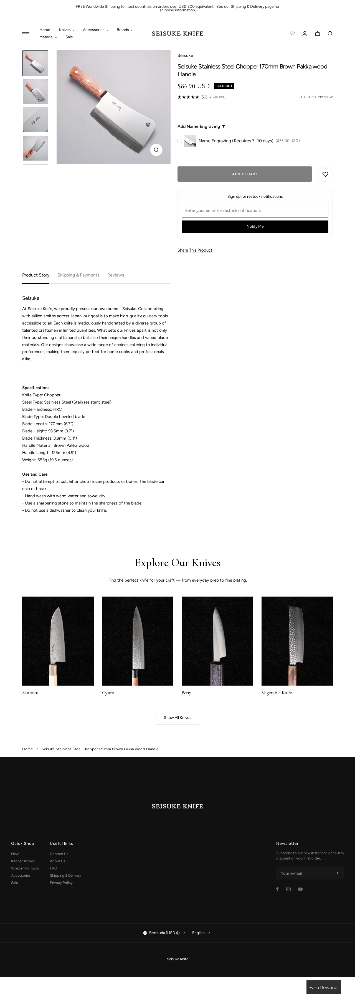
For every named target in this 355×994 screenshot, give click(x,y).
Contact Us (59, 854)
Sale (69, 37)
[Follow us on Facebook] (277, 889)
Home (44, 30)
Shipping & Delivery (65, 875)
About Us (57, 861)
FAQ (53, 868)
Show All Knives (177, 717)
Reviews (115, 275)
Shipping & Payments (78, 275)
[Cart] (317, 33)
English (198, 932)
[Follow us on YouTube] (300, 889)
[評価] (292, 33)
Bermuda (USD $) (164, 932)
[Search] (330, 33)
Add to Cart (244, 174)
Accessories (94, 30)
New (15, 854)
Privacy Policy (61, 883)
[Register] (337, 873)
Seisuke (185, 55)
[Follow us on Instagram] (288, 889)
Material (46, 37)
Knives (65, 30)
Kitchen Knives (23, 861)
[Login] (304, 33)
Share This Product (195, 250)
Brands (123, 30)
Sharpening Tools (25, 868)
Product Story (35, 275)
